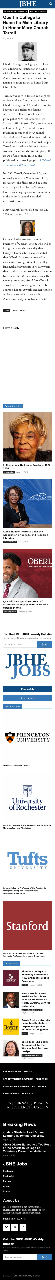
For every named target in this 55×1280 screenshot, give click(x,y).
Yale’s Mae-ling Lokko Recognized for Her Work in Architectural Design (35, 1046)
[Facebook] (23, 1227)
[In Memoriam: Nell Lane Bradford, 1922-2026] (27, 437)
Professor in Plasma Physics (16, 765)
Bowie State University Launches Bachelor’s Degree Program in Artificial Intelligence (36, 1025)
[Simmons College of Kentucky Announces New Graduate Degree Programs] (11, 978)
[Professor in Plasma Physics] (27, 737)
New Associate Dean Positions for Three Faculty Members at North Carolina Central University (36, 999)
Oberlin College (18, 310)
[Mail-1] (14, 1227)
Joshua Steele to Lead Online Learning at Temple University (23, 1134)
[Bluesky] (6, 1227)
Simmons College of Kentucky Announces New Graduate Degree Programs (35, 976)
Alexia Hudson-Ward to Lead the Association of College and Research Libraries (25, 535)
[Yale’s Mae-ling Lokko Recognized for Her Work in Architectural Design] (11, 1048)
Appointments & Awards (32, 1010)
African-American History (15, 11)
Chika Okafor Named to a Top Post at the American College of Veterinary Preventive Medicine (27, 1147)
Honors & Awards (38, 11)
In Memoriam (9, 472)
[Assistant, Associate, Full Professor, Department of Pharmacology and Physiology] (27, 797)
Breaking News (10, 542)
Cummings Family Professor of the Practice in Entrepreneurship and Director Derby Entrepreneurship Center (24, 890)
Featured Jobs (12, 706)
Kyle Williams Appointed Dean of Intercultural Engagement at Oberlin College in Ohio (25, 604)
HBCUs (25, 985)
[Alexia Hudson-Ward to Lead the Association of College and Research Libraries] (27, 503)
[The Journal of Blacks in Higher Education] (27, 4)
